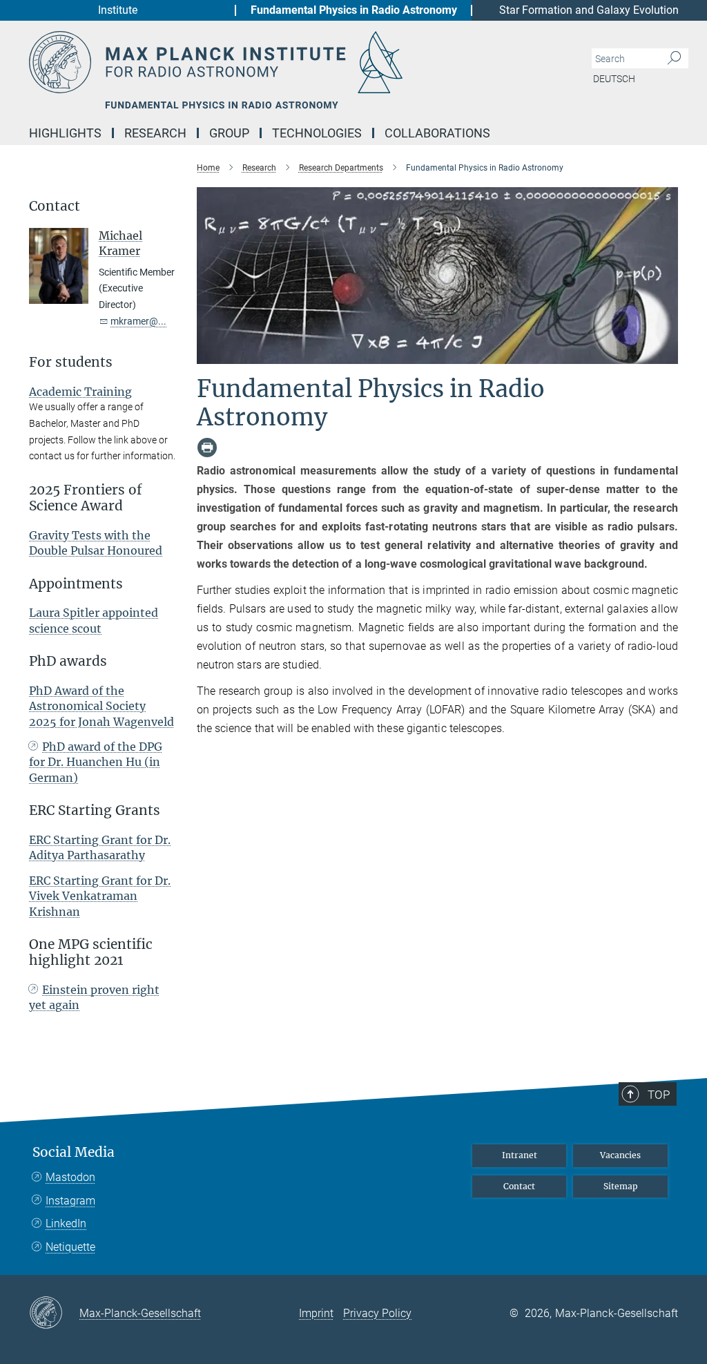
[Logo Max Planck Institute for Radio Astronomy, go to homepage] (288, 62)
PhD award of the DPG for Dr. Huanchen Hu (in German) (95, 762)
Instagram (70, 1200)
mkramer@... (138, 321)
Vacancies (620, 1155)
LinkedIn (66, 1223)
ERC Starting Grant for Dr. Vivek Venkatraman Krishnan (100, 896)
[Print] (207, 447)
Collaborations (437, 133)
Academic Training (80, 391)
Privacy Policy (377, 1313)
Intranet (519, 1155)
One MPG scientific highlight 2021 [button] (91, 952)
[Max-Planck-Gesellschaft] (54, 1313)
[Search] (674, 58)
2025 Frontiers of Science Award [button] (85, 498)
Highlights (65, 133)
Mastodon (70, 1177)
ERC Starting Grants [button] (94, 810)
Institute (117, 10)
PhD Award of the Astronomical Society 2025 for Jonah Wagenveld (101, 706)
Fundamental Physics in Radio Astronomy (354, 10)
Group (229, 133)
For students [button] (71, 362)
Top (659, 1095)
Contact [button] (54, 206)
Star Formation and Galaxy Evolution (589, 10)
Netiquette (70, 1246)
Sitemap (620, 1186)
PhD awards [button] (68, 661)
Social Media (73, 1152)
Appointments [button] (76, 584)
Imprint (316, 1313)
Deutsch (614, 78)
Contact (519, 1186)
